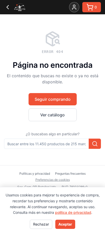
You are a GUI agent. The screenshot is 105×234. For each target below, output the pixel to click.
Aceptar (65, 224)
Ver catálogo (52, 114)
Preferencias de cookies (52, 180)
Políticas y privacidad (34, 173)
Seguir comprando (53, 99)
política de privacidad (73, 212)
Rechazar (41, 224)
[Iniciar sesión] (74, 7)
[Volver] (7, 7)
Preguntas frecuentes (70, 173)
